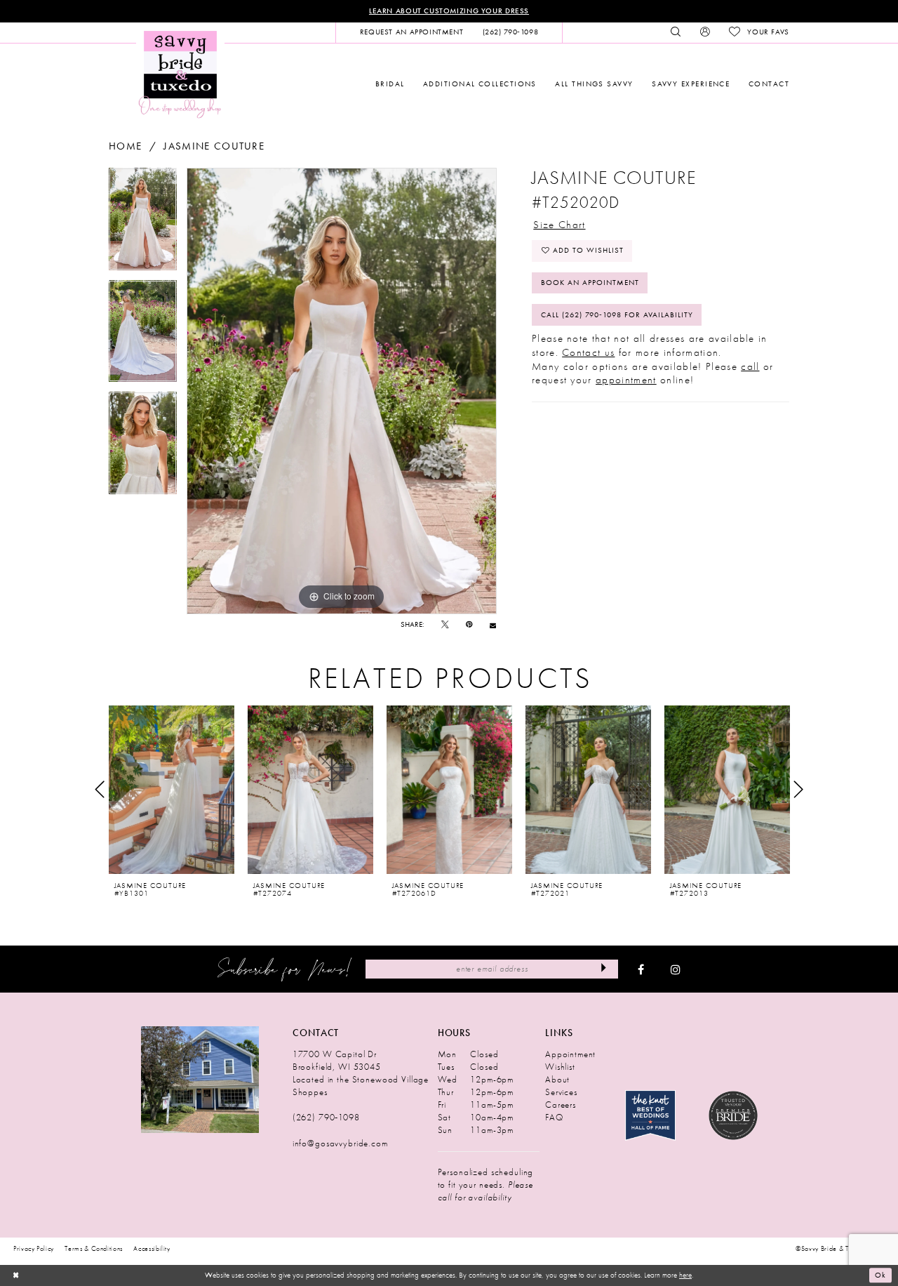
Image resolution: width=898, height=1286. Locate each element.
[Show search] (676, 32)
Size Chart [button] (559, 225)
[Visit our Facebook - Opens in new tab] (641, 969)
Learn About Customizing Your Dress (449, 10)
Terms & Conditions (94, 1249)
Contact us (588, 352)
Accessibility (151, 1249)
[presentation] (171, 789)
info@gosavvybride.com (340, 1143)
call (750, 366)
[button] (704, 32)
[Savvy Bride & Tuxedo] (180, 73)
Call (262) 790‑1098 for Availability (617, 314)
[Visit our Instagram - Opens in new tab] (675, 969)
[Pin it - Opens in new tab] (469, 625)
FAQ (554, 1117)
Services (561, 1092)
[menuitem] (411, 32)
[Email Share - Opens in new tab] (493, 625)
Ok (880, 1275)
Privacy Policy (33, 1249)
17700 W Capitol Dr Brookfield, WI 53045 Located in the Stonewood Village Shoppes (361, 1073)
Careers (560, 1105)
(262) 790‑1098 (326, 1117)
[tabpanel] (143, 224)
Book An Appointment (590, 282)
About (557, 1079)
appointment (626, 380)
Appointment (570, 1054)
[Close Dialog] (15, 1275)
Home (125, 146)
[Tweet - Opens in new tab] (445, 625)
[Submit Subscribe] (603, 969)
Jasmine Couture (213, 146)
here (685, 1275)
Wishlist (560, 1067)
